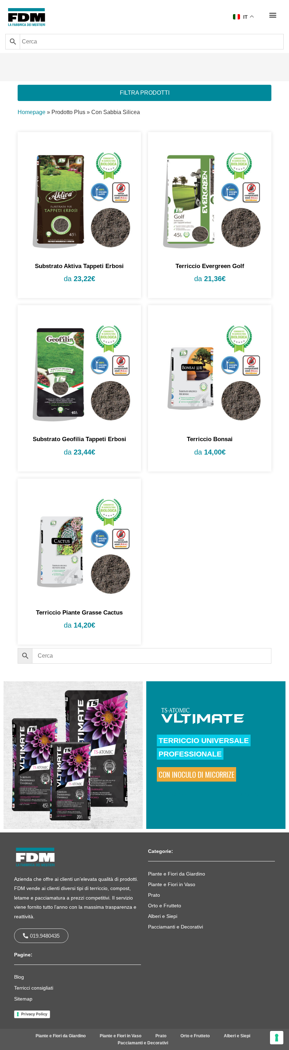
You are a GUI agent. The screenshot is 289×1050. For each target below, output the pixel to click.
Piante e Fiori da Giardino (176, 874)
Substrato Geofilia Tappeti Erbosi (79, 439)
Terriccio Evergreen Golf (210, 266)
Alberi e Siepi (162, 916)
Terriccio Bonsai (210, 439)
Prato (154, 895)
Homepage (31, 112)
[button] (272, 14)
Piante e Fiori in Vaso (171, 884)
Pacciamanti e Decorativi (175, 927)
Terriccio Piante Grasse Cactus (79, 612)
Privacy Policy (34, 1014)
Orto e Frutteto (164, 905)
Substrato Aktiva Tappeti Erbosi (79, 266)
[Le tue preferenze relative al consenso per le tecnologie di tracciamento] (276, 1037)
